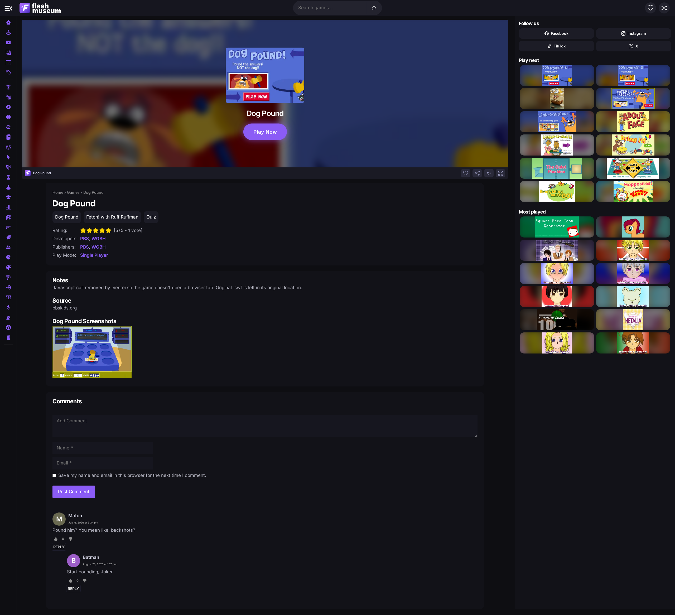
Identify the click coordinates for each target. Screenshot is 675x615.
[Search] (374, 8)
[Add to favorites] (465, 173)
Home (57, 192)
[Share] (477, 173)
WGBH (98, 238)
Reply (59, 547)
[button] (8, 8)
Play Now (265, 131)
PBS (84, 238)
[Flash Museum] (40, 8)
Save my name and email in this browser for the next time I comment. (132, 475)
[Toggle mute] (489, 173)
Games (73, 192)
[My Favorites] (650, 7)
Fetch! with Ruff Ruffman (112, 217)
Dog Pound (66, 217)
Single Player (94, 255)
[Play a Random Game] (664, 7)
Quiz (151, 217)
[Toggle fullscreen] (500, 173)
